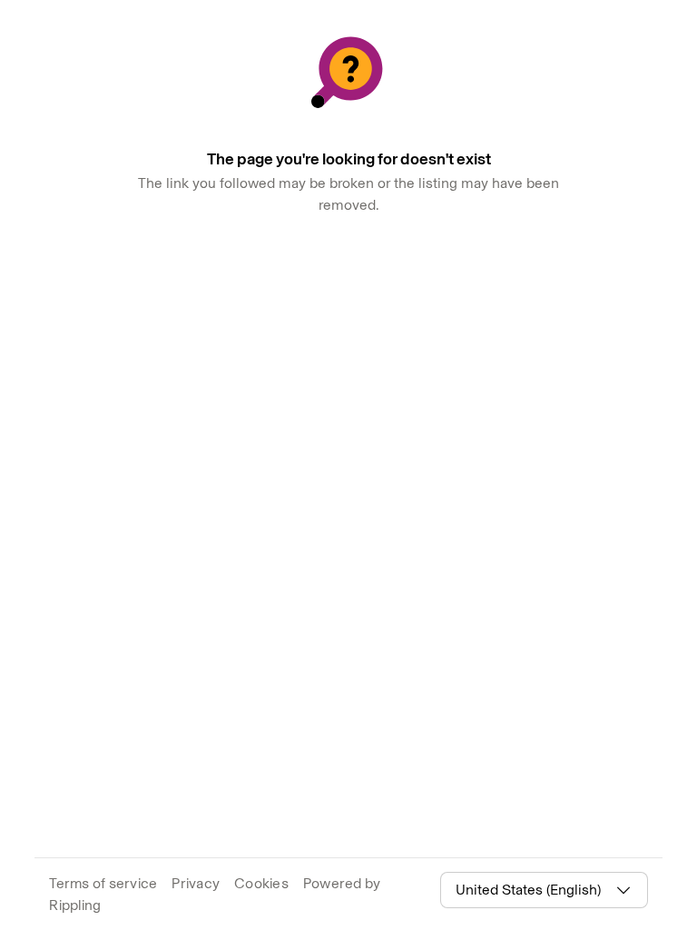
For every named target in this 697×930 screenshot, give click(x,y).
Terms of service (103, 883)
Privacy (196, 883)
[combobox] (533, 890)
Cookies (261, 883)
